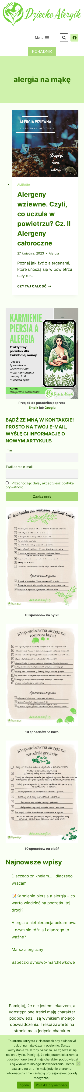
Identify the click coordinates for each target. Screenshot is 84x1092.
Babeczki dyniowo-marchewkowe (43, 962)
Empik (33, 407)
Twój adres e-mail (19, 467)
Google (50, 407)
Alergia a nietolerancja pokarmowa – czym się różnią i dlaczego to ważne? (44, 929)
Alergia (23, 184)
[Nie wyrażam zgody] (78, 1063)
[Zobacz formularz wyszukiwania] (64, 37)
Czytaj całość (34, 286)
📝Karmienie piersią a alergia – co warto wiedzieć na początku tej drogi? (43, 903)
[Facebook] (74, 38)
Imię (9, 450)
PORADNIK (42, 51)
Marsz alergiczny (27, 949)
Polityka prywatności (51, 1085)
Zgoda (24, 1085)
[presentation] (45, 143)
